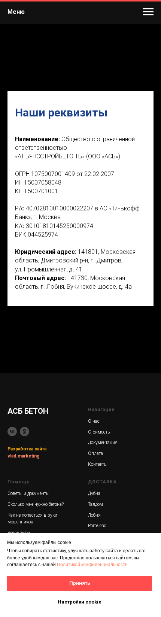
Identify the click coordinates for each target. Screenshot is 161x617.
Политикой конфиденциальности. (93, 564)
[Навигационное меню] (148, 12)
